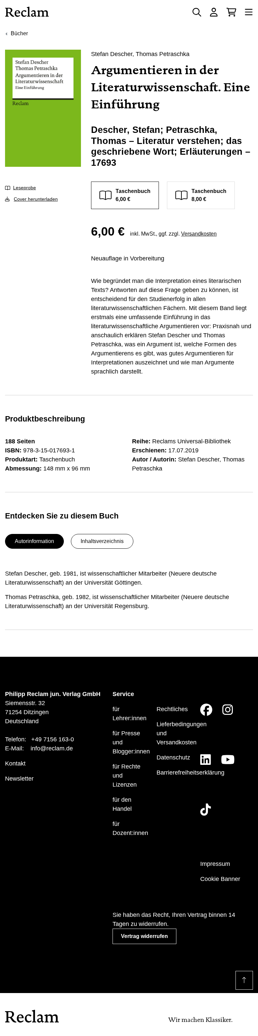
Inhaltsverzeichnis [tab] (102, 541)
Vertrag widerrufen (144, 936)
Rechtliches (172, 709)
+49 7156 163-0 (52, 739)
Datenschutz (173, 757)
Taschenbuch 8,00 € (208, 195)
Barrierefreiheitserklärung (190, 772)
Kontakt (15, 763)
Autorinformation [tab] (34, 541)
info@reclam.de (52, 748)
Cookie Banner (220, 879)
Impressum (215, 863)
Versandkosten (199, 234)
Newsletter (19, 778)
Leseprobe (24, 187)
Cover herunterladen (36, 199)
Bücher (19, 33)
